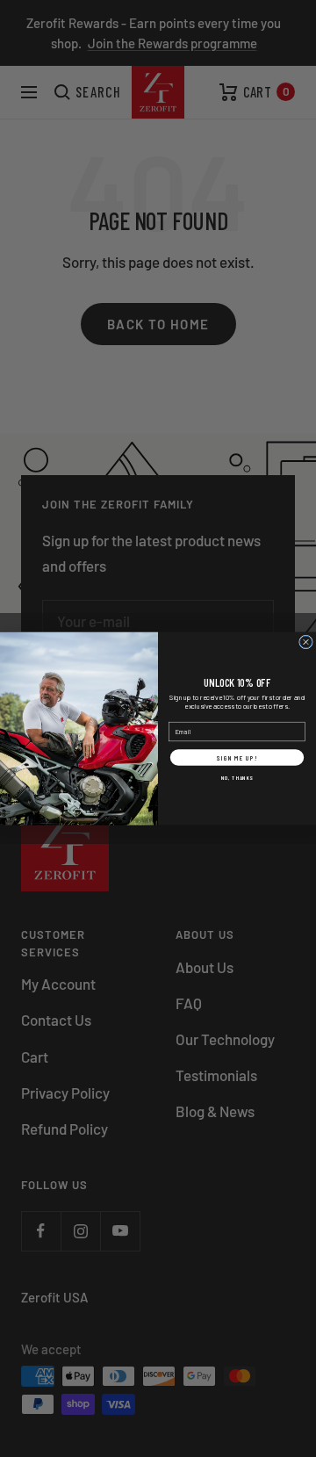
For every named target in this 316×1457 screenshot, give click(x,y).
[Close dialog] (306, 642)
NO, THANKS (237, 777)
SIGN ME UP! (237, 757)
